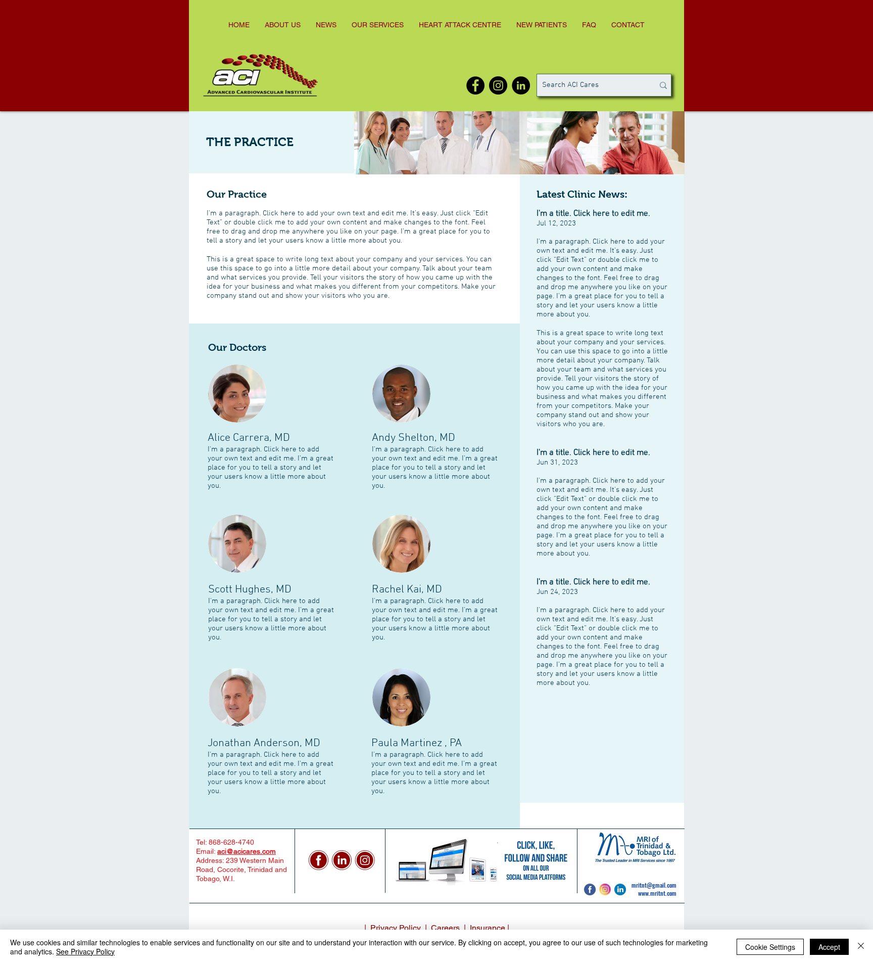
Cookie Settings (770, 947)
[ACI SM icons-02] (365, 860)
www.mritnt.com (657, 893)
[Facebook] (475, 85)
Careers (446, 928)
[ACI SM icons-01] (318, 860)
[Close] (861, 947)
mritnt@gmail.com (654, 885)
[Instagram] (498, 85)
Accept (829, 947)
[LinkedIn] (521, 85)
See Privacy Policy (85, 951)
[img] (436, 142)
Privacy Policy (395, 928)
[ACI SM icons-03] (341, 860)
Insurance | (489, 928)
